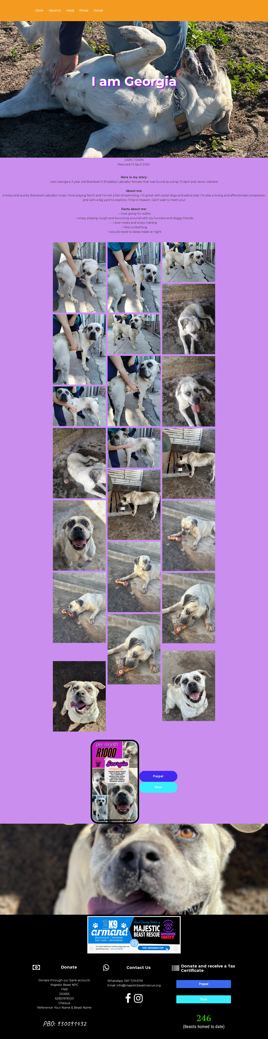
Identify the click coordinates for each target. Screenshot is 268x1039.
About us (55, 10)
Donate (98, 10)
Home (39, 10)
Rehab (83, 10)
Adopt (70, 10)
